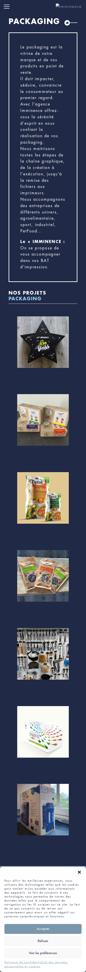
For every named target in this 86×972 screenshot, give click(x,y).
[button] (79, 872)
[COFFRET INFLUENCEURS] (43, 349)
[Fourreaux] (43, 817)
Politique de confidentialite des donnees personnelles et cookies (36, 964)
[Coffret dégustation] (43, 427)
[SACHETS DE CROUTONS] (43, 505)
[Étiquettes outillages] (43, 661)
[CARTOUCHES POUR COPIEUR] (43, 739)
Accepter (43, 929)
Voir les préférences (43, 953)
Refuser (43, 941)
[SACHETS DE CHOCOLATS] (43, 583)
